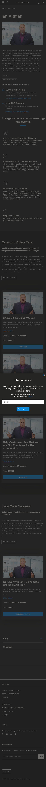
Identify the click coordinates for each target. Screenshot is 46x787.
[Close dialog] (44, 375)
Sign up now (23, 409)
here (30, 396)
